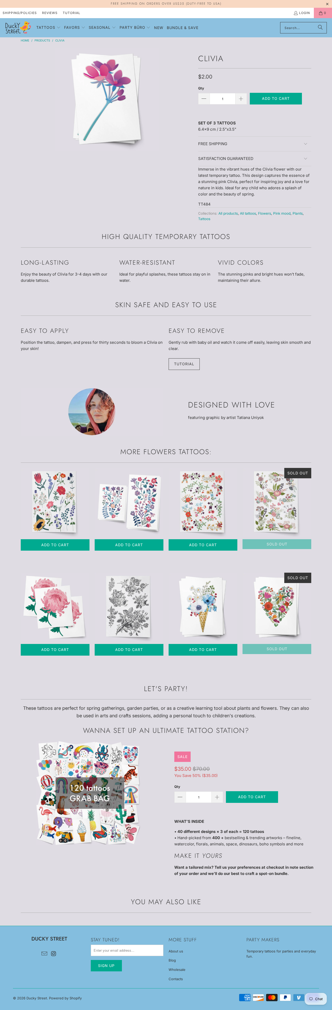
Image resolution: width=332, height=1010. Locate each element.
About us (176, 951)
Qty (201, 88)
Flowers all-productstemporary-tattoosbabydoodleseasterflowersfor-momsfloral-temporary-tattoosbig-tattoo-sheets (203, 502)
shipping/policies (20, 13)
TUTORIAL (184, 364)
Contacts (176, 979)
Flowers (264, 213)
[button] (48, 27)
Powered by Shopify (65, 998)
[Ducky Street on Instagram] (54, 954)
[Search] (320, 27)
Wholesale (177, 969)
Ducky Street (36, 998)
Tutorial (71, 13)
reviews (50, 13)
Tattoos (204, 219)
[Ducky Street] (18, 28)
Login (304, 13)
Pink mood (281, 213)
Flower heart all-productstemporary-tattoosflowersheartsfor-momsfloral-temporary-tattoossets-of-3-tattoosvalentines (277, 607)
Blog (172, 960)
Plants (298, 213)
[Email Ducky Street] (44, 954)
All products (228, 213)
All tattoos (248, 213)
